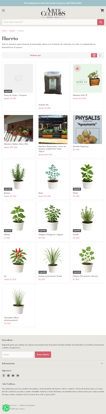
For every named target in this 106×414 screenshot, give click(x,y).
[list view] (100, 55)
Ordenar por (35, 55)
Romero (7, 193)
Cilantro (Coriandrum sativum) (85, 276)
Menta (75, 193)
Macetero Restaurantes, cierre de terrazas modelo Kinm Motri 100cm (52, 149)
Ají (5, 276)
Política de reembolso (27, 405)
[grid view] (94, 55)
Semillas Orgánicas (81, 146)
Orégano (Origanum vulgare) (51, 234)
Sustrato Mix (43, 104)
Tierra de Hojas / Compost (15, 95)
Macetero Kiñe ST (80, 95)
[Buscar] (100, 22)
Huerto (12, 31)
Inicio (4, 31)
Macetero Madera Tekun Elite (16, 144)
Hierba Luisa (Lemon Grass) (50, 276)
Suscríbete (43, 354)
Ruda (41, 193)
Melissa (7, 234)
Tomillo (76, 234)
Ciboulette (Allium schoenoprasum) (11, 319)
